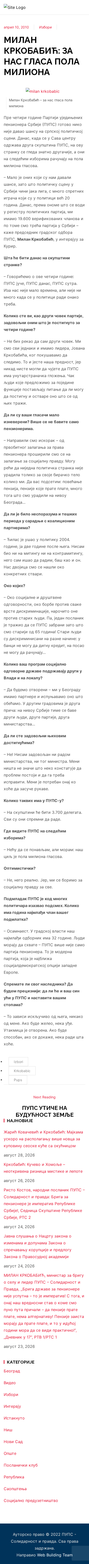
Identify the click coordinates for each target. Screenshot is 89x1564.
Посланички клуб (21, 1465)
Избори (45, 27)
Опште (10, 1453)
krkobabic (22, 1071)
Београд (12, 1370)
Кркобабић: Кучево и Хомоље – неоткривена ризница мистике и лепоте (43, 1168)
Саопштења (15, 1488)
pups (18, 1080)
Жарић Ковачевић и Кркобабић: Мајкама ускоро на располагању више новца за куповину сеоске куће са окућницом (43, 1139)
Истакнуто (14, 1418)
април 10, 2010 (16, 27)
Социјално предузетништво (31, 1500)
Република (14, 1476)
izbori (18, 1062)
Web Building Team (55, 1554)
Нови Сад (13, 1441)
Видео (10, 1382)
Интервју (12, 1406)
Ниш (8, 1429)
